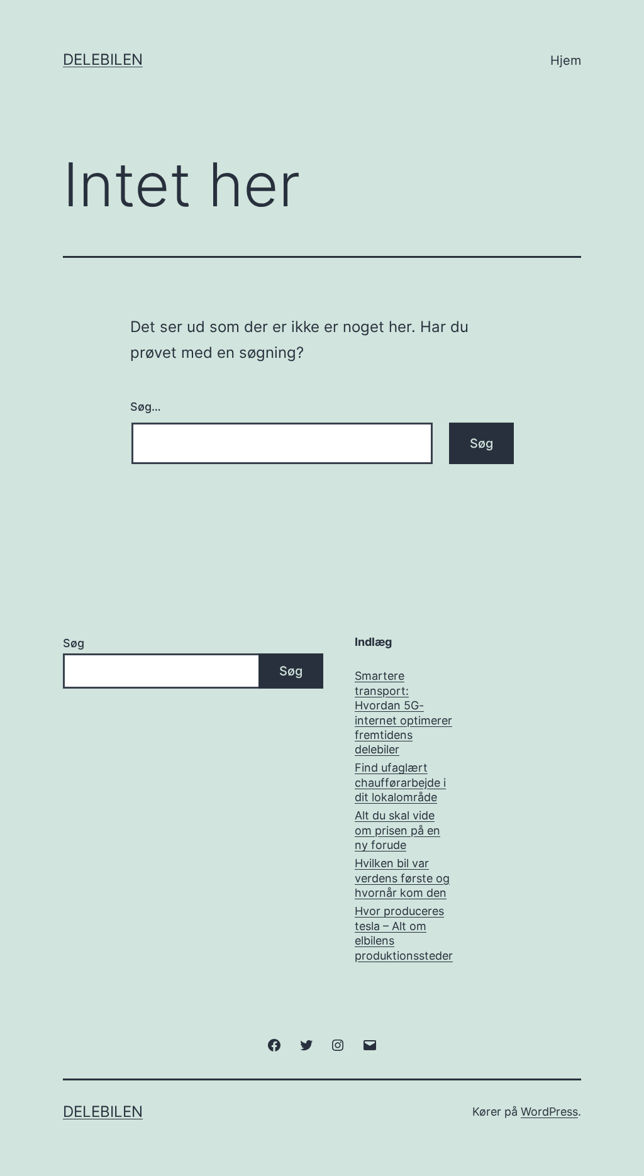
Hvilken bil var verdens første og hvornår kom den (402, 878)
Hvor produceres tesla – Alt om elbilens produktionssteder (404, 933)
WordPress (549, 1111)
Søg (73, 643)
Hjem (565, 60)
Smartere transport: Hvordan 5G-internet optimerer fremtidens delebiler (403, 712)
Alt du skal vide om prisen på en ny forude (397, 830)
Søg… (145, 406)
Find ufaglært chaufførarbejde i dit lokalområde (400, 782)
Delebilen (103, 59)
